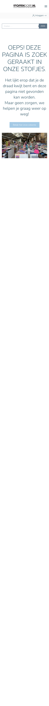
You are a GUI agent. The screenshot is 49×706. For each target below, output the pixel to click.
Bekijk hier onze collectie (24, 124)
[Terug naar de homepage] (25, 6)
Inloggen (39, 15)
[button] (46, 6)
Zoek (43, 26)
